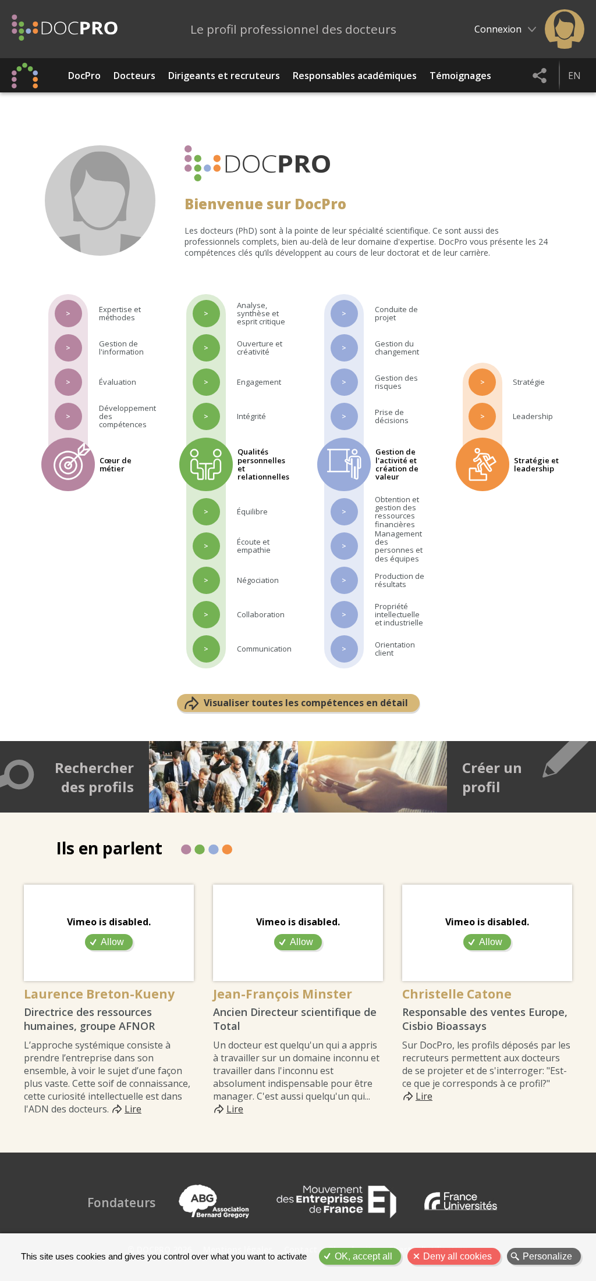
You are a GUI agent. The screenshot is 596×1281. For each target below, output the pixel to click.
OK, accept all (363, 1256)
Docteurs (134, 75)
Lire (133, 1109)
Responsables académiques (355, 75)
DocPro (84, 75)
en (574, 75)
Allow (112, 942)
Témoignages (460, 75)
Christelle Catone (457, 994)
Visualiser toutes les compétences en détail (306, 702)
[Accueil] (65, 29)
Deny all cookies (457, 1256)
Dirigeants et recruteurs (224, 75)
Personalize (547, 1256)
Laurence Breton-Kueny (99, 994)
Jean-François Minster (282, 994)
